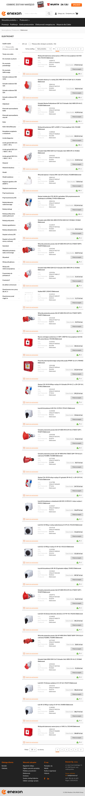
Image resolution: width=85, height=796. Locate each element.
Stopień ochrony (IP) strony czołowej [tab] (9, 240)
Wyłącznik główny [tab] (8, 262)
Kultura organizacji (50, 771)
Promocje (5, 24)
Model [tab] (4, 172)
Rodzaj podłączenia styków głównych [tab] (8, 215)
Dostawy (26, 776)
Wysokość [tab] (5, 257)
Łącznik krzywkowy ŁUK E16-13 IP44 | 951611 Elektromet (56, 408)
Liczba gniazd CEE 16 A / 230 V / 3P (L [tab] (9, 144)
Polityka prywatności (29, 771)
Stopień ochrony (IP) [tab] (9, 234)
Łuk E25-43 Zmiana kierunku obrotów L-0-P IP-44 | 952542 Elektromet (60, 614)
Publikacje (14, 24)
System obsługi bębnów (30, 778)
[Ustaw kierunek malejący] (54, 48)
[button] (31, 74)
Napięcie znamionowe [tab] (9, 188)
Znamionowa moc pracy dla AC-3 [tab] (10, 290)
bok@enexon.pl (72, 775)
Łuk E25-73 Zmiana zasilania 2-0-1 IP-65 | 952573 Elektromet (57, 683)
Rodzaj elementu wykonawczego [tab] (7, 203)
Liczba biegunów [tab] (7, 138)
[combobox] (37, 13)
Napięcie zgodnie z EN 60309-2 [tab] (9, 183)
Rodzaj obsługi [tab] (7, 209)
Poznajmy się (48, 766)
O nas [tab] (46, 762)
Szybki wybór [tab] (6, 43)
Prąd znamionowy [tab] (8, 193)
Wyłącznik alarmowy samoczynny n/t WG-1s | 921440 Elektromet (59, 726)
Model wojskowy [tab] (7, 177)
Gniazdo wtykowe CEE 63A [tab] (9, 98)
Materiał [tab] (5, 163)
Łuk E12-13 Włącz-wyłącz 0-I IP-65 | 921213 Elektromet (56, 546)
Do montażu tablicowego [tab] (6, 71)
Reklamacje (26, 773)
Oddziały (4, 768)
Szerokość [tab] (5, 246)
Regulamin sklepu (28, 766)
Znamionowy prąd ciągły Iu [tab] (8, 297)
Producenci (24, 20)
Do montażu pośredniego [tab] (6, 64)
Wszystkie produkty (9, 20)
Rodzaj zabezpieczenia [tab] (9, 230)
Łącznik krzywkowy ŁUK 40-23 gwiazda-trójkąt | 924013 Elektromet (59, 568)
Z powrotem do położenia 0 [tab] (7, 274)
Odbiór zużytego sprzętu (30, 781)
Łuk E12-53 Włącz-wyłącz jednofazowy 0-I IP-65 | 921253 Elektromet (60, 525)
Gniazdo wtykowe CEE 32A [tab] (9, 91)
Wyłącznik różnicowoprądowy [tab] (8, 268)
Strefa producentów (26, 24)
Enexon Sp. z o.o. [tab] (71, 762)
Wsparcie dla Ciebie (63, 24)
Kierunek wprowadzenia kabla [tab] (10, 109)
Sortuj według (30, 49)
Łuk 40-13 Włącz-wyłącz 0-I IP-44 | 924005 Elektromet (55, 704)
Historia (46, 773)
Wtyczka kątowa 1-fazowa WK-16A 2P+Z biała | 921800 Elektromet (59, 175)
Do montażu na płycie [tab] (9, 59)
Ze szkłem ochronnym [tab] (9, 285)
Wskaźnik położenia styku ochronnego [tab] (8, 251)
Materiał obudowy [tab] (8, 167)
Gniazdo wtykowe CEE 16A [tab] (9, 85)
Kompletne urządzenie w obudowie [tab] (9, 132)
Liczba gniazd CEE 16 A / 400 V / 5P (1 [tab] (9, 150)
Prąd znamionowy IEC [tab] (9, 198)
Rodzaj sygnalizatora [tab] (8, 225)
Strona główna (6, 30)
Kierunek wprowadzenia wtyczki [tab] (10, 116)
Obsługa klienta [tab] (7, 762)
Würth (46, 768)
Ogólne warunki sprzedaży (31, 768)
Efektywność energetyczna (45, 24)
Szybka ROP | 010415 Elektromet (48, 291)
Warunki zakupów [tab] (29, 762)
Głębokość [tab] (5, 104)
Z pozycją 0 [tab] (6, 280)
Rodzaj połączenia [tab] (8, 220)
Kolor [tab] (4, 122)
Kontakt (4, 766)
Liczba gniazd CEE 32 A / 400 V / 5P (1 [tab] (9, 157)
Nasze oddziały (70, 773)
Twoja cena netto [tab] (7, 54)
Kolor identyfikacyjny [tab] (9, 127)
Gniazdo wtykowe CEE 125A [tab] (9, 78)
